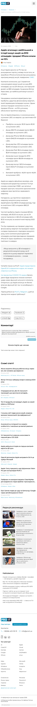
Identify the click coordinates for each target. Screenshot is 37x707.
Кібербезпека (5, 669)
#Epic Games (4, 497)
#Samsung (12, 497)
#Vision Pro (8, 408)
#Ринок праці (21, 375)
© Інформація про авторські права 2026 (14, 697)
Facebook (2, 637)
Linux (21, 655)
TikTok (21, 664)
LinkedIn (5, 637)
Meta (2, 661)
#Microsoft (4, 464)
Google (3, 652)
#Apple (10, 66)
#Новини (4, 66)
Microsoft (22, 661)
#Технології (7, 442)
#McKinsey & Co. (5, 375)
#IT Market (13, 375)
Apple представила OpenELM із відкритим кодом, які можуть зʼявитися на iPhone (18, 268)
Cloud (21, 647)
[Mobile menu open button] (33, 3)
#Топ (7, 386)
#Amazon (12, 397)
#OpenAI (9, 464)
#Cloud (3, 386)
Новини (11, 10)
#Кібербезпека (5, 431)
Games (21, 650)
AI (1, 645)
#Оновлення (18, 497)
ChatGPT (3, 647)
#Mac (13, 486)
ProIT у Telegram (21, 292)
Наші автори (5, 624)
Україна (3, 683)
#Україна (6, 397)
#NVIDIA (15, 419)
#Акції (23, 66)
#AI (2, 397)
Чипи (21, 685)
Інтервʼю (22, 666)
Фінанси (22, 683)
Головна (3, 10)
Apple (21, 645)
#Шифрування (13, 386)
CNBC (31, 77)
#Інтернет (12, 431)
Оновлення (4, 677)
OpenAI (3, 664)
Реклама (22, 677)
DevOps (3, 650)
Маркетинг (22, 671)
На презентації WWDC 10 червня (14, 275)
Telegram (9, 637)
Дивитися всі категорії (8, 688)
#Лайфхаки (4, 486)
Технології (22, 680)
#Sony (7, 475)
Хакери (3, 685)
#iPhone (17, 66)
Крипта (3, 671)
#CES (2, 442)
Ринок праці (5, 680)
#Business (3, 453)
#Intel (13, 442)
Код (20, 669)
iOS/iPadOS (23, 652)
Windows (4, 666)
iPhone (3, 655)
